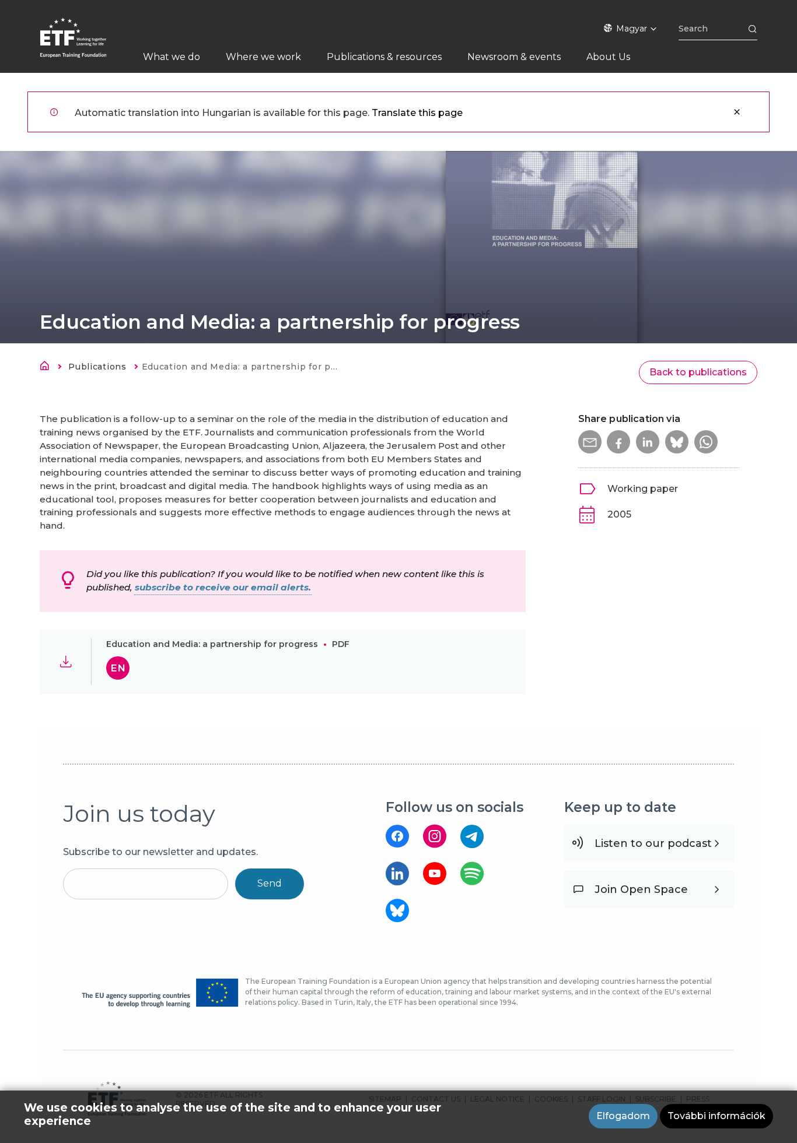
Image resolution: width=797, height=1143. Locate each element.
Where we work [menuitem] (263, 56)
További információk (716, 1115)
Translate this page (417, 112)
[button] (590, 441)
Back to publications (698, 372)
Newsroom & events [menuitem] (514, 56)
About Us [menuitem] (608, 56)
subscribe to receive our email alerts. (223, 587)
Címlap (48, 368)
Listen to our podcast (653, 843)
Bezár (736, 112)
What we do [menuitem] (171, 56)
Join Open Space (641, 889)
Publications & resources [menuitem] (384, 56)
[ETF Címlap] (85, 45)
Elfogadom (623, 1115)
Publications (97, 366)
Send (269, 883)
